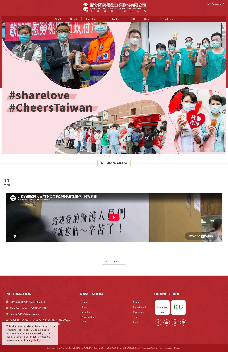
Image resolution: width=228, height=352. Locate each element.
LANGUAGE (214, 3)
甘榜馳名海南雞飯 (178, 307)
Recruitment (167, 19)
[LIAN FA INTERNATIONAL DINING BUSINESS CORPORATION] (114, 7)
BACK (117, 261)
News (147, 19)
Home (136, 322)
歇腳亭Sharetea (162, 307)
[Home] (104, 156)
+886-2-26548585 (19, 302)
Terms (136, 317)
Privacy (177, 348)
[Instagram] (175, 322)
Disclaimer (138, 312)
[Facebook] (158, 322)
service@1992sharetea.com (24, 314)
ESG (132, 19)
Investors (91, 19)
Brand (73, 19)
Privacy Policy (32, 340)
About (57, 19)
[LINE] (183, 322)
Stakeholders (113, 19)
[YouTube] (166, 322)
